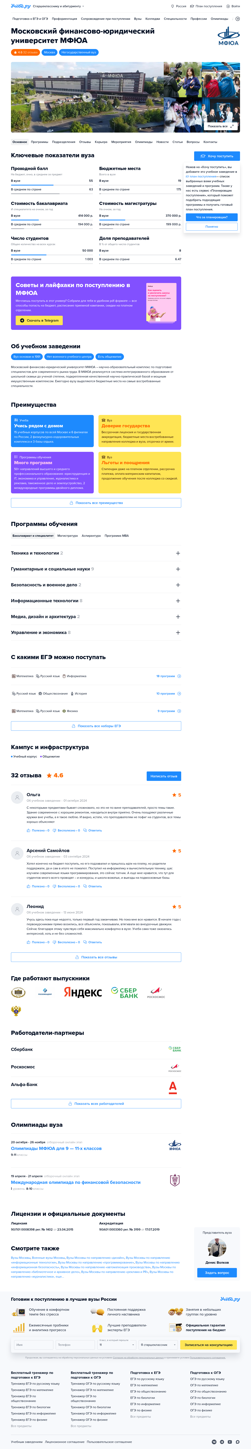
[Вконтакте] (214, 1442)
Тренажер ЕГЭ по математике (32, 1390)
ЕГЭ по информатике (145, 1404)
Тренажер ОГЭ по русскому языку (95, 1384)
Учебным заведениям (27, 1442)
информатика (76, 676)
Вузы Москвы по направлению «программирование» (96, 1262)
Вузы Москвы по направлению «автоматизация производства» (106, 1267)
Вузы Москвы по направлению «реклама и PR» (114, 1272)
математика (24, 676)
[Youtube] (229, 1442)
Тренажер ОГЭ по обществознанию (83, 1398)
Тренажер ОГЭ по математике (92, 1390)
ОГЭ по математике (204, 1385)
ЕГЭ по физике (141, 1410)
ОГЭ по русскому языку (207, 1379)
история (81, 694)
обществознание (55, 694)
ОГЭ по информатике (205, 1404)
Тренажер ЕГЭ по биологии (30, 1407)
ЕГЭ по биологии (142, 1398)
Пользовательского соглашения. (208, 1357)
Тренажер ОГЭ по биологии (91, 1407)
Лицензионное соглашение (65, 1442)
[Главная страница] (21, 6)
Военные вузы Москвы (48, 1258)
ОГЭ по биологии (202, 1398)
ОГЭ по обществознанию (208, 1392)
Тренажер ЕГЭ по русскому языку (35, 1384)
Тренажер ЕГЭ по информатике (33, 1413)
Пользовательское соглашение (109, 1442)
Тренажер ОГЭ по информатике (93, 1413)
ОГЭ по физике (201, 1410)
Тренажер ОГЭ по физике (89, 1420)
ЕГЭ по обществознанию (148, 1392)
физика (72, 711)
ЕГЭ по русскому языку (147, 1379)
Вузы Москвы (20, 1258)
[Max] (237, 1442)
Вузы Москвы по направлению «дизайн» (95, 1258)
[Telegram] (222, 1442)
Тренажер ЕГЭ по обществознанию (23, 1398)
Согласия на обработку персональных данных (138, 1357)
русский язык (50, 676)
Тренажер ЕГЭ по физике (29, 1420)
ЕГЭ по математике (144, 1385)
